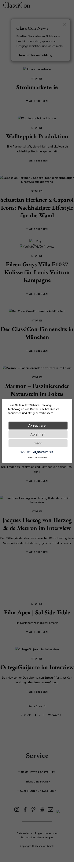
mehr (38, 443)
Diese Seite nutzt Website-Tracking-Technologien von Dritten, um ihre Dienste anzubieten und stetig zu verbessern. (33, 409)
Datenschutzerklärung (37, 457)
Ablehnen (38, 434)
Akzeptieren (38, 425)
